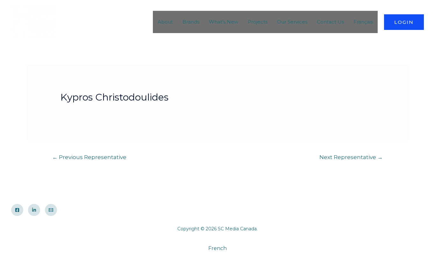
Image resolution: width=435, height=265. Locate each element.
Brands (190, 22)
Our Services (292, 22)
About (165, 22)
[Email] (51, 210)
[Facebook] (17, 210)
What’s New (223, 22)
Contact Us (330, 22)
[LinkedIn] (34, 210)
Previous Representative (89, 157)
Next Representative (351, 157)
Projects (257, 22)
